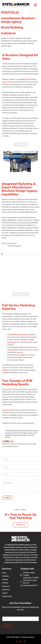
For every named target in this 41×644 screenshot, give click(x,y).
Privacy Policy (7, 596)
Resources (5, 586)
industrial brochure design (18, 334)
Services (5, 579)
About (4, 573)
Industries (5, 576)
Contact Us (6, 590)
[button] (35, 5)
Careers (4, 593)
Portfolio (5, 583)
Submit (7, 497)
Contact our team (8, 410)
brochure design (19, 355)
